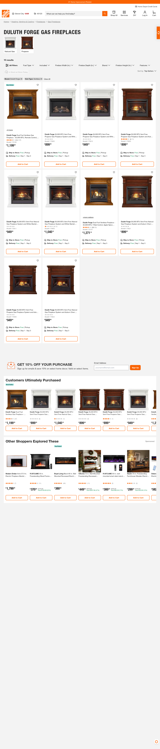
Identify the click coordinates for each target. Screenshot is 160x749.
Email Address (100, 363)
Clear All (47, 79)
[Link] (22, 125)
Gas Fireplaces (54, 21)
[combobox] (73, 13)
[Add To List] (38, 85)
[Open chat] (158, 33)
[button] (147, 71)
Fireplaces (40, 21)
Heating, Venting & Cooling (22, 21)
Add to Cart (23, 164)
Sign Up (135, 367)
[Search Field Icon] (104, 13)
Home (6, 21)
